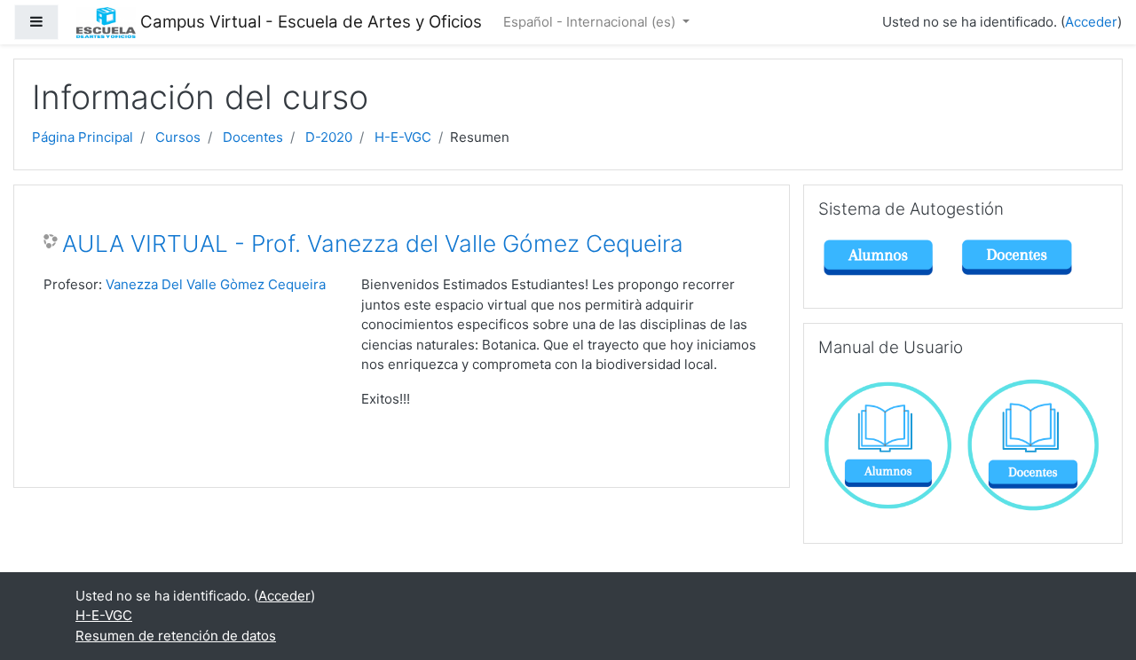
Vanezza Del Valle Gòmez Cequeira (216, 284)
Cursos (178, 137)
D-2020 (328, 137)
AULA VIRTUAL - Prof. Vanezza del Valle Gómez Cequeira (372, 243)
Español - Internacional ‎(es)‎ (591, 21)
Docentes (253, 137)
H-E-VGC (403, 137)
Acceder (1091, 21)
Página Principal (82, 137)
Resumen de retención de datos (175, 635)
